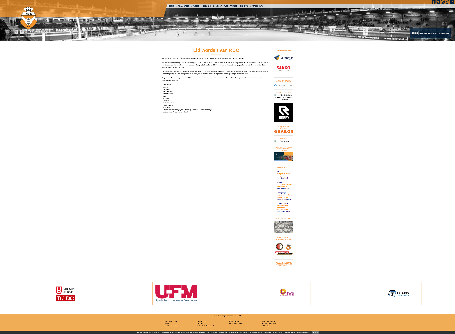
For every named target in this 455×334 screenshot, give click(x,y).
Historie (206, 6)
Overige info (257, 6)
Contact (217, 6)
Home (171, 6)
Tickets (244, 6)
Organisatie (182, 6)
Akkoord (315, 332)
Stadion (195, 6)
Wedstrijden (231, 6)
